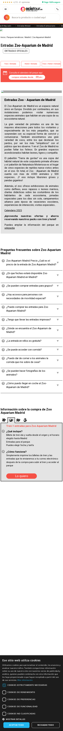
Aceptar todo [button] (16, 725)
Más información (25, 680)
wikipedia (9, 228)
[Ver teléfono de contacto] (57, 9)
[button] (31, 719)
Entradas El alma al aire (43, 26)
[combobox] (34, 17)
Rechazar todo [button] (45, 725)
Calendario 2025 (13, 210)
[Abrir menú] (5, 9)
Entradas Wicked (21, 26)
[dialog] (31, 693)
